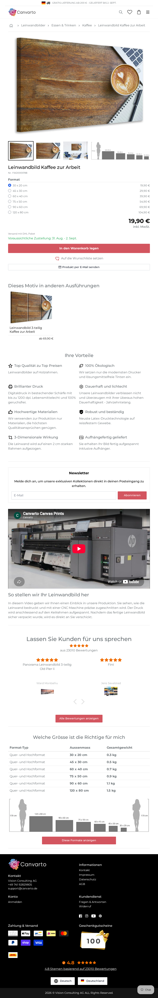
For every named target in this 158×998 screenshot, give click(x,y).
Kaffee (87, 25)
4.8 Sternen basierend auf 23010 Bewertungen (81, 969)
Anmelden (15, 902)
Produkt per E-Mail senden (81, 267)
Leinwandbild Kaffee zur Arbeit (121, 25)
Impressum (86, 874)
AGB (82, 884)
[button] (21, 150)
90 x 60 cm (20, 207)
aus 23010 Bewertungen (79, 650)
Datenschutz (87, 879)
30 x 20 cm (20, 185)
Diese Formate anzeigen (79, 840)
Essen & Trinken (63, 25)
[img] (79, 645)
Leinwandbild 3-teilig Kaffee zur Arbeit (26, 330)
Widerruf (85, 906)
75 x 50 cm (20, 201)
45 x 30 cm (20, 191)
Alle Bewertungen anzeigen (79, 718)
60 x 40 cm (20, 196)
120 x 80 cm (21, 212)
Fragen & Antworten (92, 902)
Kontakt (84, 870)
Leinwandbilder (33, 25)
